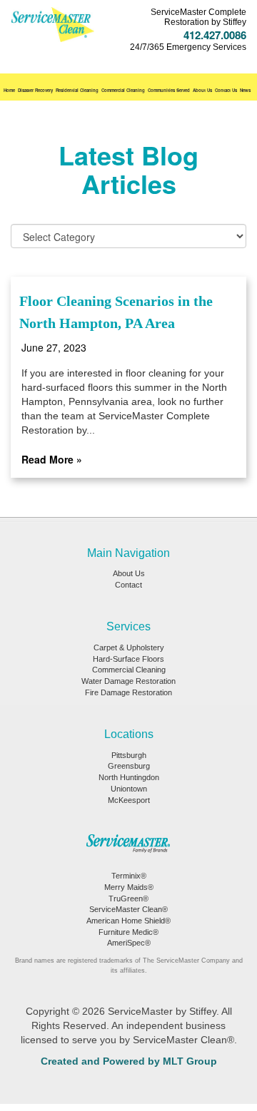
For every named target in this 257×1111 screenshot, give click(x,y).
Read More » (51, 459)
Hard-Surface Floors (128, 659)
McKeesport (129, 800)
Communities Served (169, 90)
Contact (128, 584)
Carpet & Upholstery (129, 647)
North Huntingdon (129, 777)
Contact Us (226, 90)
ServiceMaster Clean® (128, 909)
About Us (202, 90)
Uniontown (129, 788)
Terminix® (128, 875)
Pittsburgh (128, 755)
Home (9, 90)
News (245, 90)
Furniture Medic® (128, 932)
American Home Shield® (128, 920)
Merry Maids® (128, 887)
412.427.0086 (214, 35)
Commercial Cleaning (123, 90)
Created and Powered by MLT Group (129, 1061)
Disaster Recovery (35, 90)
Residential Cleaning (77, 90)
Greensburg (129, 766)
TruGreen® (128, 898)
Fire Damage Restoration (128, 692)
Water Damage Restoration (128, 681)
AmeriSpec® (129, 942)
